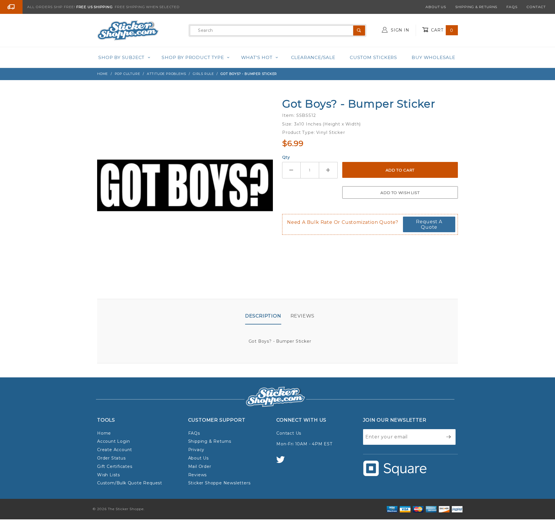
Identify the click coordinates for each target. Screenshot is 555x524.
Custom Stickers (373, 57)
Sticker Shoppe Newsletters (219, 483)
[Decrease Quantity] (291, 170)
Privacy (196, 449)
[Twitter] (283, 462)
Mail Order (199, 466)
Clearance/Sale (313, 57)
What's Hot (257, 57)
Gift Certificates (114, 466)
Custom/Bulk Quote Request (129, 483)
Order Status (111, 458)
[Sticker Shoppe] (128, 30)
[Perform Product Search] (359, 30)
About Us (436, 7)
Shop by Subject (121, 57)
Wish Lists (108, 474)
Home (104, 433)
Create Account (114, 449)
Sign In (399, 30)
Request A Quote (429, 224)
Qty (286, 157)
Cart (441, 30)
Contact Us (288, 433)
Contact (536, 7)
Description (263, 316)
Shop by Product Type (193, 57)
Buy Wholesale (433, 57)
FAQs (511, 7)
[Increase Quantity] (328, 170)
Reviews (303, 316)
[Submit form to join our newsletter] (449, 437)
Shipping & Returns (476, 7)
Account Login (113, 441)
